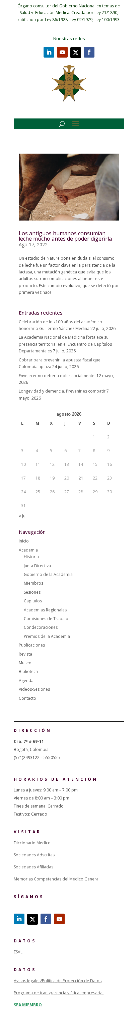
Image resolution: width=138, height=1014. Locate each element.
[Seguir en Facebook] (89, 52)
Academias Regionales (45, 610)
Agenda (26, 680)
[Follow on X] (75, 52)
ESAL (18, 952)
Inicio (24, 541)
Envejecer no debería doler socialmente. (57, 375)
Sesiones (32, 592)
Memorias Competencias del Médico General (56, 879)
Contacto (27, 698)
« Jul (22, 516)
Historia (31, 557)
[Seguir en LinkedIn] (49, 52)
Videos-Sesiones (34, 689)
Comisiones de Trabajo (46, 618)
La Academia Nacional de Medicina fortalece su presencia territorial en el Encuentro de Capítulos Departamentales (65, 344)
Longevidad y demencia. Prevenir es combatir (62, 391)
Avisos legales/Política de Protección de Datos (57, 981)
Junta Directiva (37, 566)
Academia (28, 550)
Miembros (33, 583)
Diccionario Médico (32, 843)
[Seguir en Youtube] (62, 52)
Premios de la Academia (47, 636)
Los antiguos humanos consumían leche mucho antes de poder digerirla (65, 236)
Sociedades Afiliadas (33, 867)
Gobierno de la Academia (48, 574)
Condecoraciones (41, 627)
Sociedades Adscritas (34, 855)
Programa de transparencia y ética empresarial (59, 993)
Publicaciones (32, 645)
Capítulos (33, 601)
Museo (25, 663)
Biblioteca (28, 671)
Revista (25, 654)
